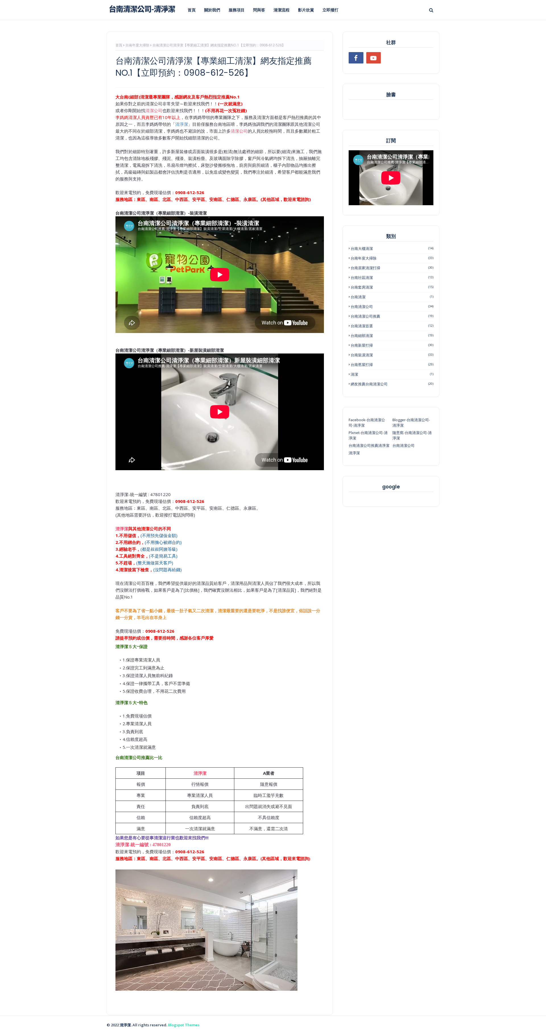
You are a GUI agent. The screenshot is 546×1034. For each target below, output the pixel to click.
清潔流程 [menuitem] (281, 10)
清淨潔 (121, 528)
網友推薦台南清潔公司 (392, 384)
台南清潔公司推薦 (392, 316)
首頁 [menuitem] (192, 10)
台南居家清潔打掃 (392, 267)
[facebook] (356, 57)
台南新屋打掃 (392, 345)
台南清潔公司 (392, 306)
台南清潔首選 (392, 325)
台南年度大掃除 (137, 45)
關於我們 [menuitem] (212, 10)
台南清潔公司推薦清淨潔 (369, 445)
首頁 (118, 45)
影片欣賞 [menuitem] (306, 10)
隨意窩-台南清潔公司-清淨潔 (412, 435)
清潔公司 (153, 110)
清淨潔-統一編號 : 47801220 (143, 844)
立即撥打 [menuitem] (330, 10)
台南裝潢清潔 (392, 354)
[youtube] (373, 57)
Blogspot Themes (183, 1024)
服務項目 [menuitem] (237, 10)
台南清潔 (392, 296)
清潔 (392, 374)
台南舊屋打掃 (392, 364)
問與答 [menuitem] (259, 10)
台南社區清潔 (392, 277)
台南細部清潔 (392, 335)
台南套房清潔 (392, 287)
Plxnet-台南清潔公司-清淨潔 (368, 435)
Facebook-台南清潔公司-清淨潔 (367, 422)
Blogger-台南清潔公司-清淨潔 (411, 422)
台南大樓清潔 (392, 248)
